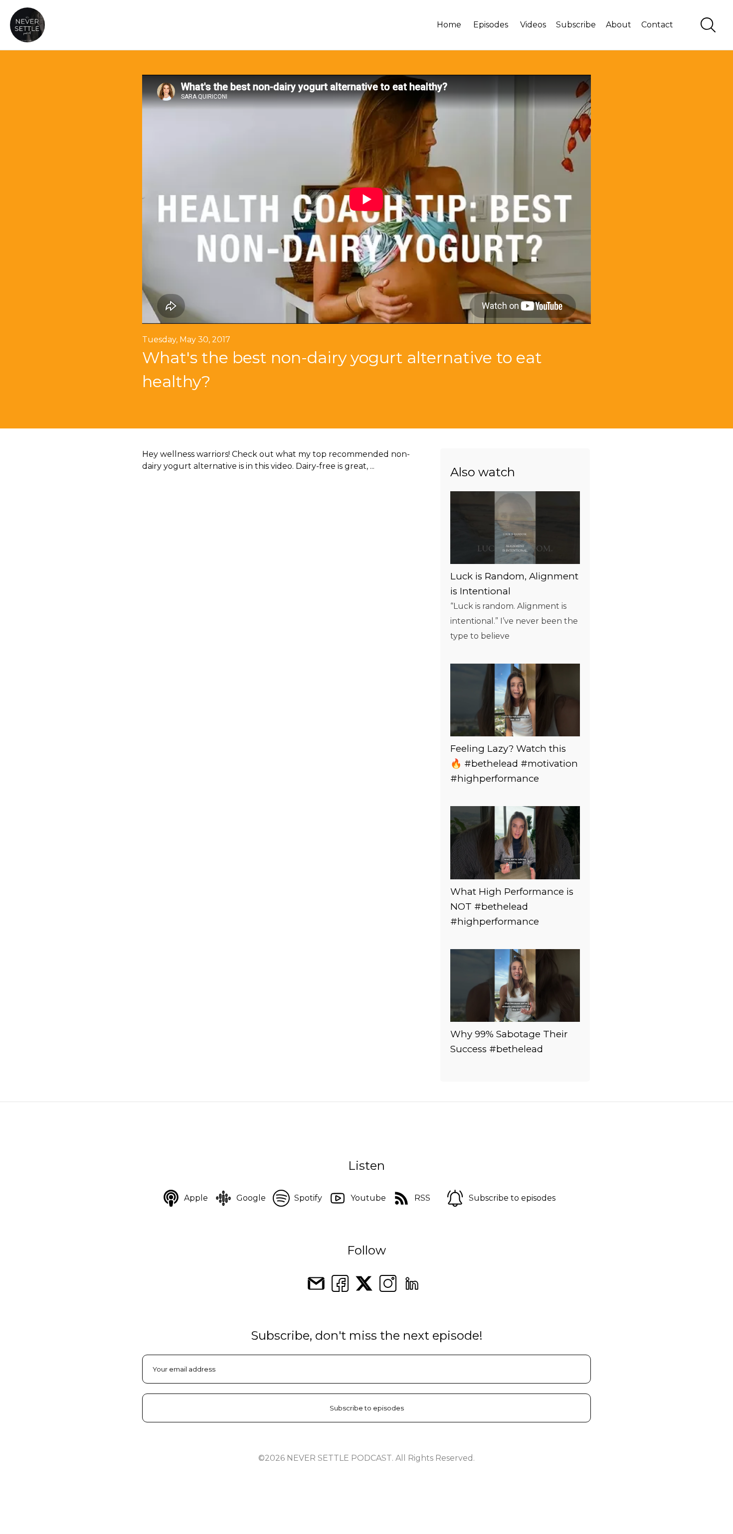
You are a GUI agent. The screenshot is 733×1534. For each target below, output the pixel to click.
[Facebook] (340, 1282)
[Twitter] (364, 1282)
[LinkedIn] (411, 1282)
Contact (657, 24)
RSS (422, 1198)
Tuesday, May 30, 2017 (186, 339)
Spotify (308, 1198)
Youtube (368, 1198)
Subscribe (576, 24)
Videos (533, 24)
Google (251, 1198)
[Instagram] (387, 1282)
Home (449, 24)
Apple (196, 1198)
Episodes (490, 24)
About (618, 24)
